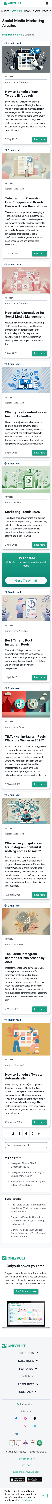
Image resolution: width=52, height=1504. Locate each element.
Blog (19, 34)
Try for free (26, 558)
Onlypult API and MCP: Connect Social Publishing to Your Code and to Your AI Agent (28, 1233)
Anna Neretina (20, 82)
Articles (16, 11)
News (27, 11)
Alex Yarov (18, 727)
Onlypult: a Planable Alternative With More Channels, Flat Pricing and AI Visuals (27, 1220)
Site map (26, 1465)
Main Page (8, 34)
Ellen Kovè (18, 189)
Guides (5, 11)
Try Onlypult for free (26, 1291)
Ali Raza (17, 502)
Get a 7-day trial (26, 580)
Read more (39, 139)
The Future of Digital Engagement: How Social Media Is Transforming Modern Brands (28, 1208)
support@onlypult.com (26, 1471)
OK (43, 1496)
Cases (36, 11)
